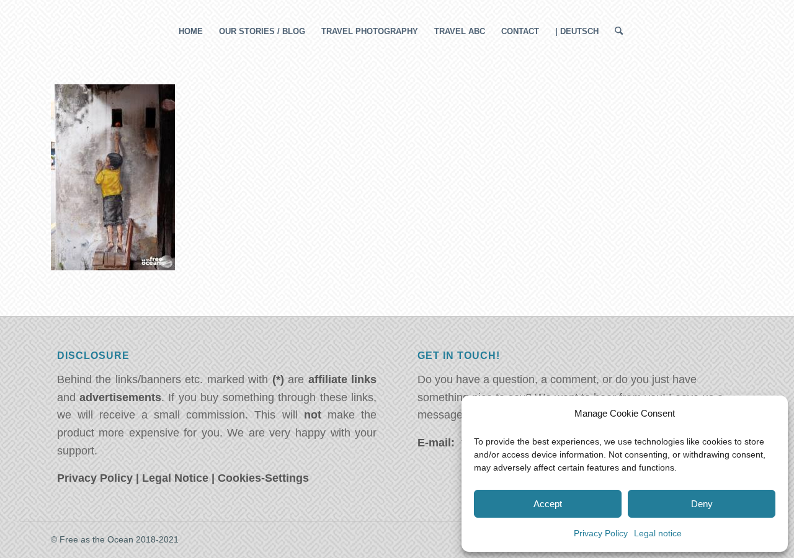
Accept (547, 503)
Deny (702, 503)
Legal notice (658, 533)
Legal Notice (175, 478)
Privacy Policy (601, 533)
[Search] (615, 31)
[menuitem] (191, 31)
